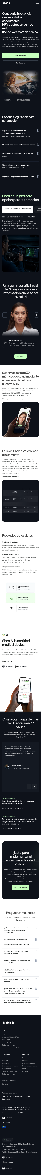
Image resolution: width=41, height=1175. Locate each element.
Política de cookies (9, 1152)
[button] (37, 3)
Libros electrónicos (29, 1063)
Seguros (5, 1060)
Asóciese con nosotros (10, 1093)
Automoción (6, 1069)
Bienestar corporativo (10, 1066)
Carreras (5, 1084)
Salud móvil (6, 1058)
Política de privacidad (10, 1149)
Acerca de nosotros (9, 1080)
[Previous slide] (4, 315)
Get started (6, 1099)
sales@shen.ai (22, 1113)
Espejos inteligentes (9, 1071)
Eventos (25, 1060)
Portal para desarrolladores (12, 1048)
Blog (24, 1069)
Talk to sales (20, 63)
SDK (3, 1034)
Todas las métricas (8, 1045)
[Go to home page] (6, 2)
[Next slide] (36, 315)
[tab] (20, 126)
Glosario (25, 1071)
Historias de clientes (29, 1066)
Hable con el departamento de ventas (16, 1096)
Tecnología (6, 1040)
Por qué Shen (7, 1042)
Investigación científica (10, 1037)
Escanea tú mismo (8, 1090)
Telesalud (5, 1063)
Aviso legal (23, 1149)
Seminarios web (28, 1058)
